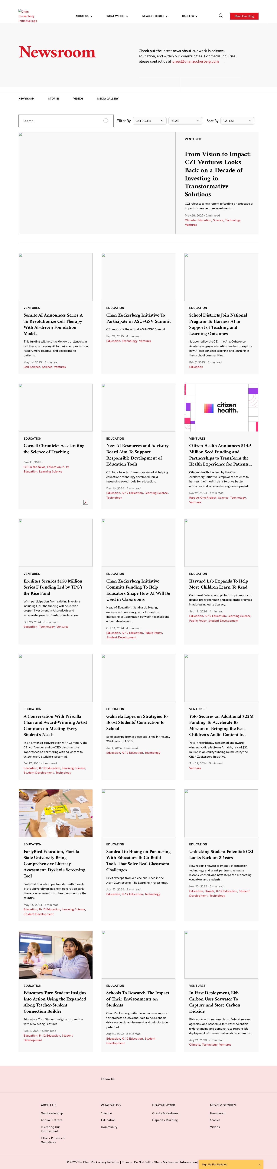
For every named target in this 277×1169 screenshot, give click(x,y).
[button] (150, 120)
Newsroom (26, 98)
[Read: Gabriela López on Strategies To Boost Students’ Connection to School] (138, 716)
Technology (233, 220)
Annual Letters (51, 1120)
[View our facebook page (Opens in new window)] (122, 1078)
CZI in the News (34, 467)
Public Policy (153, 633)
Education (204, 220)
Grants (209, 891)
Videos (78, 98)
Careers (188, 16)
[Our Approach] (29, 16)
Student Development (121, 637)
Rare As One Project (202, 497)
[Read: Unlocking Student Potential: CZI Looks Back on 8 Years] (221, 855)
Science (218, 220)
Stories (54, 98)
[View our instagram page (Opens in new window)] (132, 1078)
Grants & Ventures (165, 1113)
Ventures (191, 224)
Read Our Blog (244, 16)
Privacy (127, 1162)
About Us (82, 16)
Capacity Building (165, 1120)
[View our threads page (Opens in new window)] (142, 1078)
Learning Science (50, 471)
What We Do (115, 16)
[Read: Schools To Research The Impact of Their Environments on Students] (138, 991)
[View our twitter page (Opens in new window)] (162, 1078)
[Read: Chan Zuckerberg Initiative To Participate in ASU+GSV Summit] (138, 313)
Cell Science (32, 367)
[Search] (221, 16)
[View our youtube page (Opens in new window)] (172, 1078)
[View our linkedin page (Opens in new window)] (152, 1078)
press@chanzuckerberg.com (195, 61)
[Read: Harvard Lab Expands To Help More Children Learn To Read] (221, 581)
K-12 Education (132, 493)
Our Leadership (52, 1113)
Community (109, 1127)
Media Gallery (108, 98)
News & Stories (153, 16)
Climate (190, 220)
